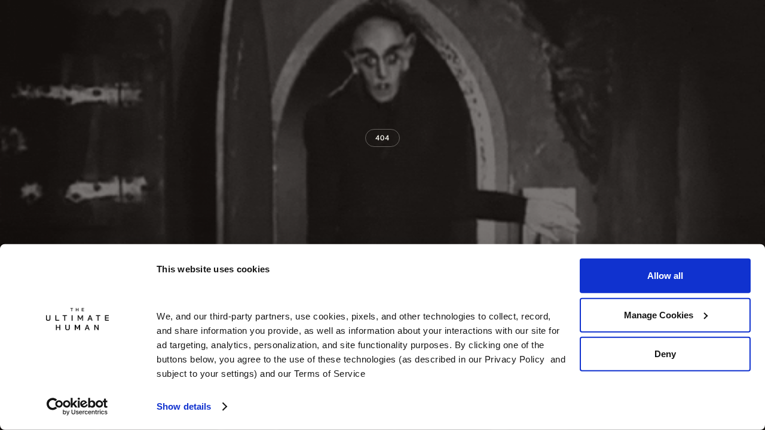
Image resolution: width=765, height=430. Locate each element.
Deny (665, 354)
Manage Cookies (658, 314)
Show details (184, 406)
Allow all (665, 276)
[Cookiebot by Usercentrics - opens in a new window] (77, 407)
